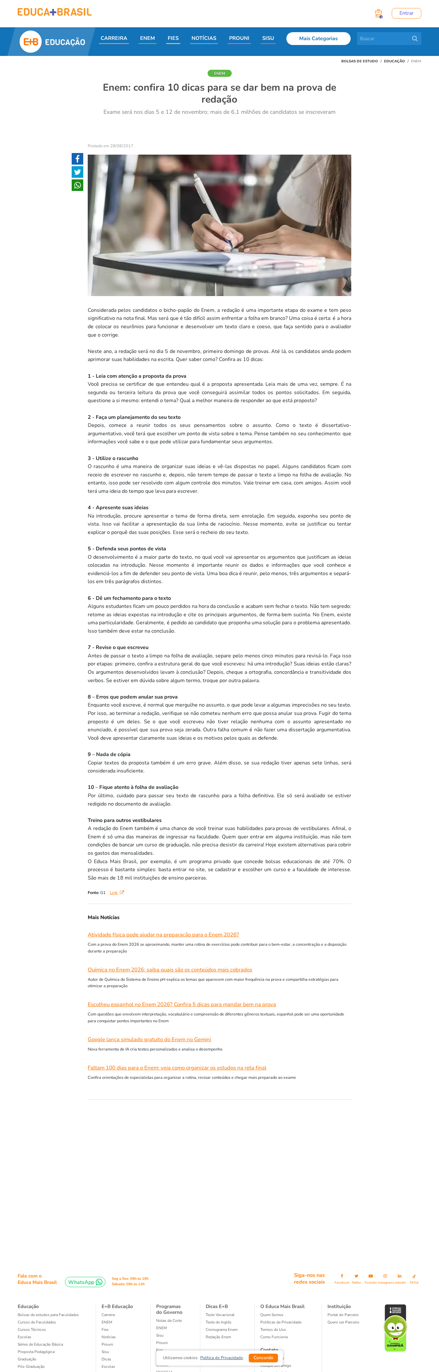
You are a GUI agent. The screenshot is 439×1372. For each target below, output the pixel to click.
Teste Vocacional (220, 1314)
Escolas (24, 1337)
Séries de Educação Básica (40, 1344)
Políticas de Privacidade (280, 1322)
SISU (268, 38)
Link (114, 893)
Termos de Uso (273, 1329)
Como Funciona (274, 1337)
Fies (105, 1329)
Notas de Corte (169, 1320)
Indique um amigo (275, 1365)
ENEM (147, 38)
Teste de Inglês (218, 1322)
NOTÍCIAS (204, 38)
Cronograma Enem (221, 1329)
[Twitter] (77, 173)
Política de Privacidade (221, 1358)
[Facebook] (77, 160)
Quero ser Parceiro (343, 1322)
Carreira (108, 1314)
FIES (173, 38)
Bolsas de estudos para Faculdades (48, 1314)
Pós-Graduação (31, 1366)
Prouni (107, 1344)
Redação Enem (218, 1337)
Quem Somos (271, 1314)
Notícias (109, 1337)
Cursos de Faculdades (37, 1322)
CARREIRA (114, 38)
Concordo (263, 1358)
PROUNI (239, 38)
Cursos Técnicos (32, 1329)
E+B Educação (117, 1306)
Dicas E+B (217, 1306)
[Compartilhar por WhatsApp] (77, 186)
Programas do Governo (169, 1309)
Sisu (160, 1335)
